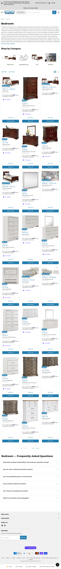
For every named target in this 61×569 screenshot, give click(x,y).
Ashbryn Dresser (46, 418)
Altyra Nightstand (6, 289)
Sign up (23, 537)
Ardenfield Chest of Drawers (29, 382)
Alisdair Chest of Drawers (28, 105)
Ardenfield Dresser (46, 372)
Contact (13, 558)
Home (2, 19)
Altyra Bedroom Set (47, 185)
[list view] (58, 72)
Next (37, 448)
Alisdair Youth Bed (6, 188)
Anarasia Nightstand (7, 380)
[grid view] (55, 72)
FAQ (28, 558)
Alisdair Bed (5, 91)
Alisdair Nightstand (47, 148)
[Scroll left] (2, 57)
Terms (23, 558)
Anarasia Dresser (26, 323)
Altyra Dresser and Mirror (48, 246)
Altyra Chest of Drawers (8, 247)
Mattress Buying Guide (35, 558)
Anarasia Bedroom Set (47, 279)
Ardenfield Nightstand (7, 421)
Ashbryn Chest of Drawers (28, 428)
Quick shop (10, 117)
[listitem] (10, 58)
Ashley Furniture (5, 92)
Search (2, 558)
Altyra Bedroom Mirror (27, 195)
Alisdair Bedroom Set (47, 89)
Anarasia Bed (25, 282)
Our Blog (31, 559)
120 (33, 448)
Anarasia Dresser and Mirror (49, 334)
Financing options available (8, 43)
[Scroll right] (58, 57)
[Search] (54, 12)
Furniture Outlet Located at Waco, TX (50, 558)
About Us (8, 558)
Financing (19, 558)
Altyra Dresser (25, 234)
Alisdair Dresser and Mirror (28, 151)
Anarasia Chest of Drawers (9, 337)
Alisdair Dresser (6, 144)
